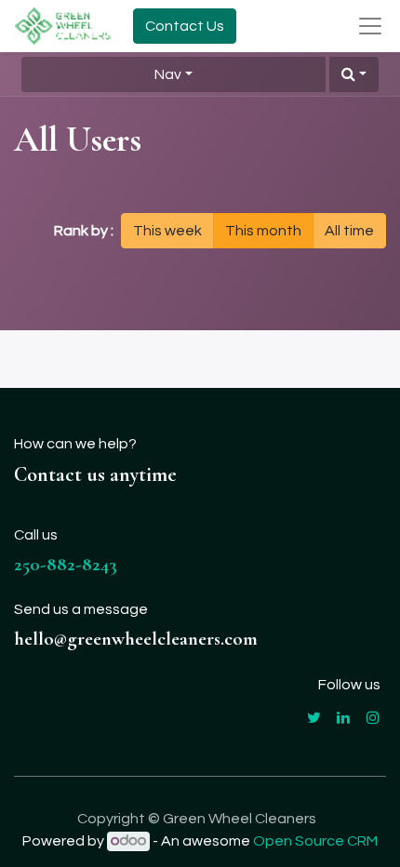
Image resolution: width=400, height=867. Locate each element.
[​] (314, 717)
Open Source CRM (315, 841)
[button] (354, 74)
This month (263, 230)
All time (349, 230)
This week (167, 230)
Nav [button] (167, 74)
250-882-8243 (65, 564)
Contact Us (184, 26)
